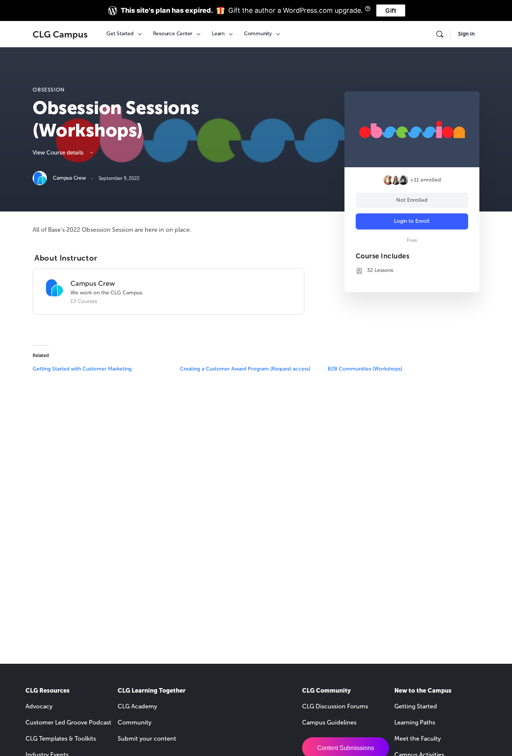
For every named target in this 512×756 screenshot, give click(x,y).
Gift (390, 10)
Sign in (466, 34)
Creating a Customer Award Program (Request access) (245, 369)
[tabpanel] (168, 230)
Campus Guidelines (329, 722)
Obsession (49, 90)
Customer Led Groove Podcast (68, 722)
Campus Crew (92, 283)
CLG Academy (137, 706)
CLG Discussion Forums (335, 706)
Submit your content (147, 738)
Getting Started (415, 706)
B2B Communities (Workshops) (365, 369)
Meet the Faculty (417, 738)
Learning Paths (414, 722)
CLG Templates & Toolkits (60, 738)
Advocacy (38, 706)
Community (134, 722)
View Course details (59, 152)
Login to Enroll (412, 221)
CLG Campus (60, 34)
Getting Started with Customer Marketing (82, 369)
